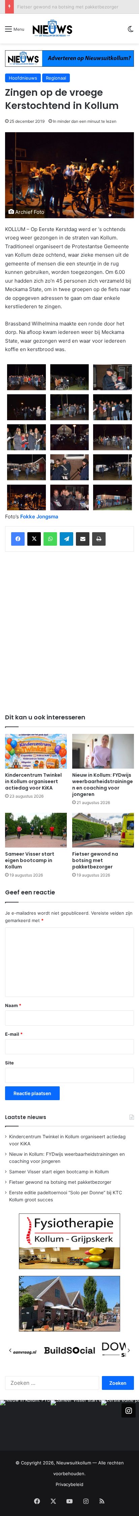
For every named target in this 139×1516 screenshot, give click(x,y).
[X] (34, 539)
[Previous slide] (10, 1350)
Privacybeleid (69, 1484)
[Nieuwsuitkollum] (52, 29)
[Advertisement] (69, 631)
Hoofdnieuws (23, 78)
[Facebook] (18, 539)
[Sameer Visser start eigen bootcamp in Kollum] (36, 830)
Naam (13, 1005)
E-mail (14, 1034)
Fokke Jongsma (39, 516)
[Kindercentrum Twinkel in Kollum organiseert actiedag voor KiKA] (36, 751)
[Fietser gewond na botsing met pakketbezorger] (103, 830)
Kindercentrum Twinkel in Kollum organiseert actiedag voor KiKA (33, 781)
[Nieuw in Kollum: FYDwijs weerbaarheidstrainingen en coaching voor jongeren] (103, 751)
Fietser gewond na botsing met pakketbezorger (67, 6)
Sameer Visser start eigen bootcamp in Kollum (29, 860)
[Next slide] (128, 1350)
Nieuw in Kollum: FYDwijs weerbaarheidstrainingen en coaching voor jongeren (102, 785)
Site (9, 1062)
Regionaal (56, 78)
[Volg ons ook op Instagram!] (128, 1410)
